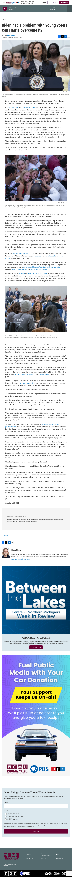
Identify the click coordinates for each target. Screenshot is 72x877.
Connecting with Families (15, 816)
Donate (65, 3)
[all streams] (69, 8)
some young (36, 256)
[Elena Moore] (6, 552)
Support (58, 854)
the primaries (44, 374)
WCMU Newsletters (13, 819)
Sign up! (36, 831)
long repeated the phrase (21, 253)
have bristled (50, 256)
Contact (29, 854)
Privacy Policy (30, 858)
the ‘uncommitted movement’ (24, 374)
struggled (21, 273)
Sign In (43, 2)
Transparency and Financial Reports (46, 854)
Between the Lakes (13, 814)
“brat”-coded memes (28, 107)
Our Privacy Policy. (31, 826)
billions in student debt (19, 269)
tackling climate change (39, 269)
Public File (43, 859)
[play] (4, 9)
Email (6, 802)
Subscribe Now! (36, 647)
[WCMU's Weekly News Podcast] (36, 600)
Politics (4, 19)
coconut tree (13, 107)
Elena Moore (11, 35)
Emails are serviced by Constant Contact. (18, 826)
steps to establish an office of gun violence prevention (42, 267)
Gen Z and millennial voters (37, 273)
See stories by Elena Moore (21, 559)
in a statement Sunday (26, 383)
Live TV (53, 3)
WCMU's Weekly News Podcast (36, 638)
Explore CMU (59, 858)
